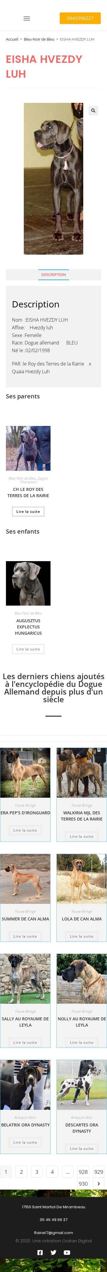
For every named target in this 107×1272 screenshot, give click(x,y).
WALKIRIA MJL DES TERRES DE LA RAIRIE (82, 816)
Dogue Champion (34, 480)
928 (83, 1171)
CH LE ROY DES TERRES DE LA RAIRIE (28, 492)
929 (98, 1171)
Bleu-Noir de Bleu (39, 39)
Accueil (12, 39)
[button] (26, 18)
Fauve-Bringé (25, 805)
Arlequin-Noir (25, 1117)
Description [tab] (53, 274)
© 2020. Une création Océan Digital (53, 1241)
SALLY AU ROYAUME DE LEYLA (25, 1022)
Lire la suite (28, 511)
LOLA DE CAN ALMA (82, 919)
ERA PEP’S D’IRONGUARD (25, 812)
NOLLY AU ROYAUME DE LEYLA (82, 1022)
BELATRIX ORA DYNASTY (25, 1125)
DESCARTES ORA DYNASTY (81, 1128)
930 (83, 1183)
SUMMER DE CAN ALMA (25, 919)
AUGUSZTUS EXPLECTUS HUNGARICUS (28, 627)
